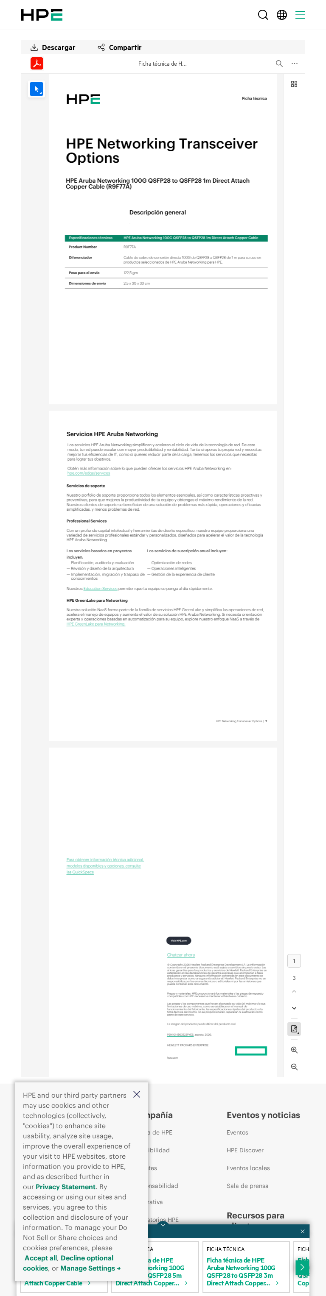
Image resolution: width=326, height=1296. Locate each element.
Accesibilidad (150, 1150)
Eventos (237, 1132)
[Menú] (300, 15)
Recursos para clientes (255, 1220)
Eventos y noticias (263, 1115)
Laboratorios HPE (155, 1220)
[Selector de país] (282, 15)
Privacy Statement (66, 1186)
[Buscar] (263, 15)
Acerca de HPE (151, 1132)
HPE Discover (245, 1150)
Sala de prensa (248, 1186)
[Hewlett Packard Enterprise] (41, 15)
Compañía (152, 1115)
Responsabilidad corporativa (154, 1194)
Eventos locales (248, 1168)
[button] (136, 1095)
